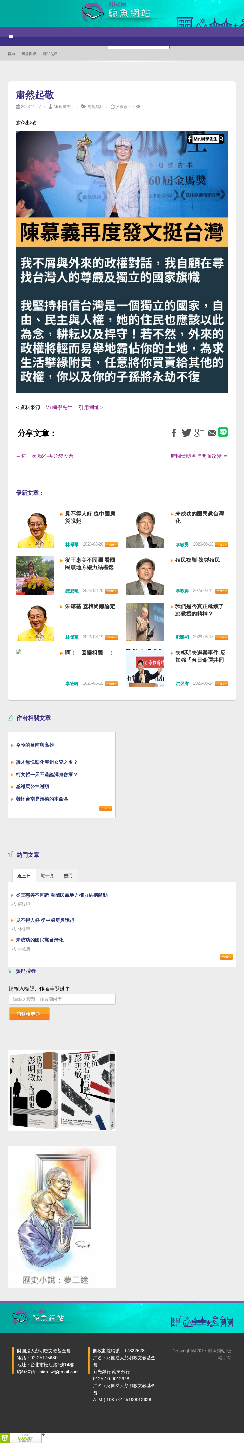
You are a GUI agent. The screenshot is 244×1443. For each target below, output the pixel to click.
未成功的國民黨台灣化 (40, 939)
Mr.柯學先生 (64, 106)
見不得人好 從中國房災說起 (45, 920)
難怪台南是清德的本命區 (42, 798)
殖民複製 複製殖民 (197, 560)
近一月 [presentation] (47, 875)
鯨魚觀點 (29, 53)
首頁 (11, 53)
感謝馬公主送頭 (32, 786)
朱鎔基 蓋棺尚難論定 (90, 606)
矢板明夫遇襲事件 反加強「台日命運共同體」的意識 (200, 660)
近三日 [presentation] (24, 875)
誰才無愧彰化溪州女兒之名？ (47, 762)
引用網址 (89, 407)
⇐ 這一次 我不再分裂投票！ (47, 456)
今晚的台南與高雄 (35, 745)
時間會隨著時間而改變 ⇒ (199, 456)
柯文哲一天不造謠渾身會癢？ (47, 774)
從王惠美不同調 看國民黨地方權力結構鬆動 (90, 567)
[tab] (24, 875)
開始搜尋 (26, 1014)
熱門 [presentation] (68, 875)
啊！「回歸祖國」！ (89, 653)
